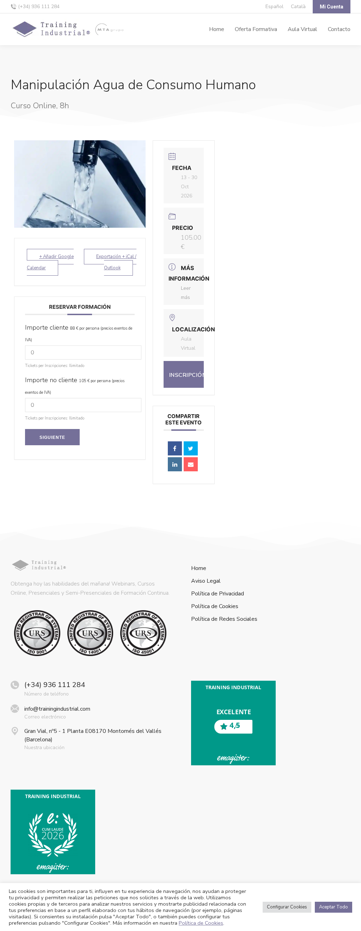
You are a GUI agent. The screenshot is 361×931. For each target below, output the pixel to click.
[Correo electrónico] (191, 464)
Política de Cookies (214, 606)
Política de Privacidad (217, 593)
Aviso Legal (206, 581)
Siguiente (52, 437)
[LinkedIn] (175, 464)
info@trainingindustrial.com (57, 709)
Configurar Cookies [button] (287, 907)
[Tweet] (191, 448)
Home (198, 568)
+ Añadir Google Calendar (50, 262)
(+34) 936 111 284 (39, 6)
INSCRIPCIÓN (186, 375)
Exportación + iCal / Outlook (116, 262)
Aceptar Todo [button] (333, 907)
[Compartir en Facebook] (175, 448)
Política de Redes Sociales (224, 619)
